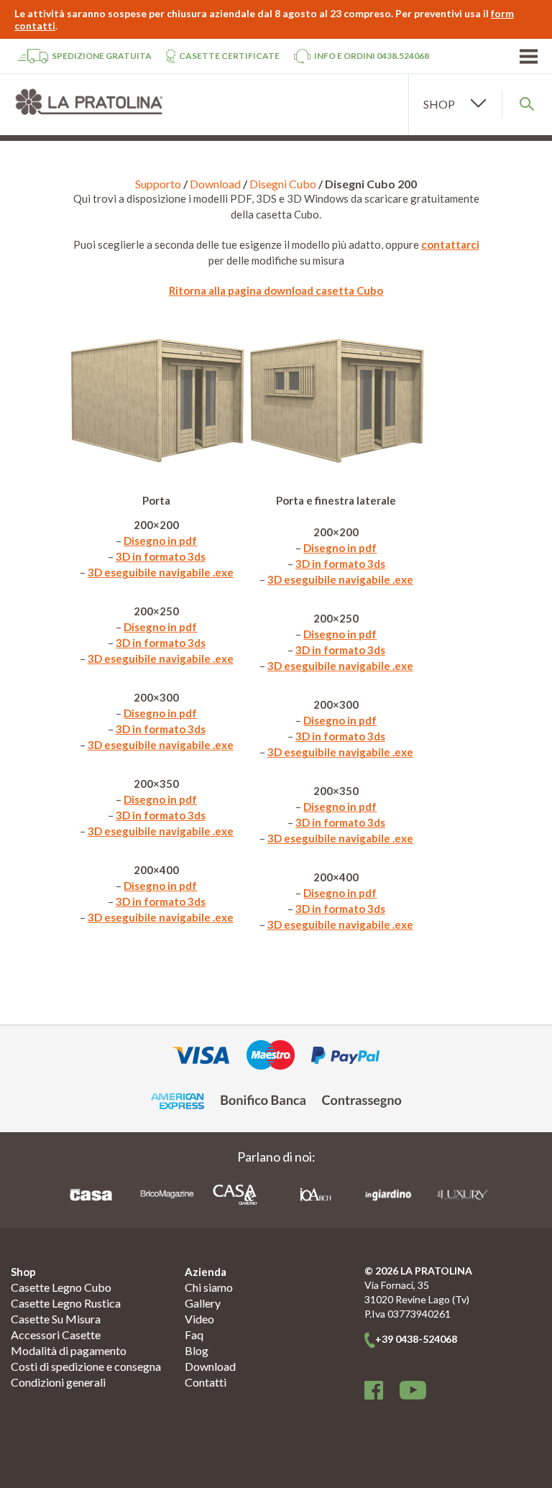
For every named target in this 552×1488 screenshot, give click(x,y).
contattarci (450, 244)
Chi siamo (209, 1287)
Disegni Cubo (282, 183)
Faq (194, 1334)
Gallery (203, 1303)
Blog (196, 1350)
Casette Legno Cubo (61, 1287)
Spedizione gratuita (102, 55)
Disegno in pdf (160, 540)
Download (215, 183)
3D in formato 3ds (161, 556)
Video (199, 1319)
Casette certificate (229, 55)
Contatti (205, 1382)
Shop (23, 1271)
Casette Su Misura (56, 1319)
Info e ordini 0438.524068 (371, 55)
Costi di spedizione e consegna (86, 1366)
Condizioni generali (58, 1382)
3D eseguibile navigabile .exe (161, 572)
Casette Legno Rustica (66, 1303)
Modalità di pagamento (68, 1350)
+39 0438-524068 (416, 1339)
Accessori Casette (56, 1334)
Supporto (158, 183)
